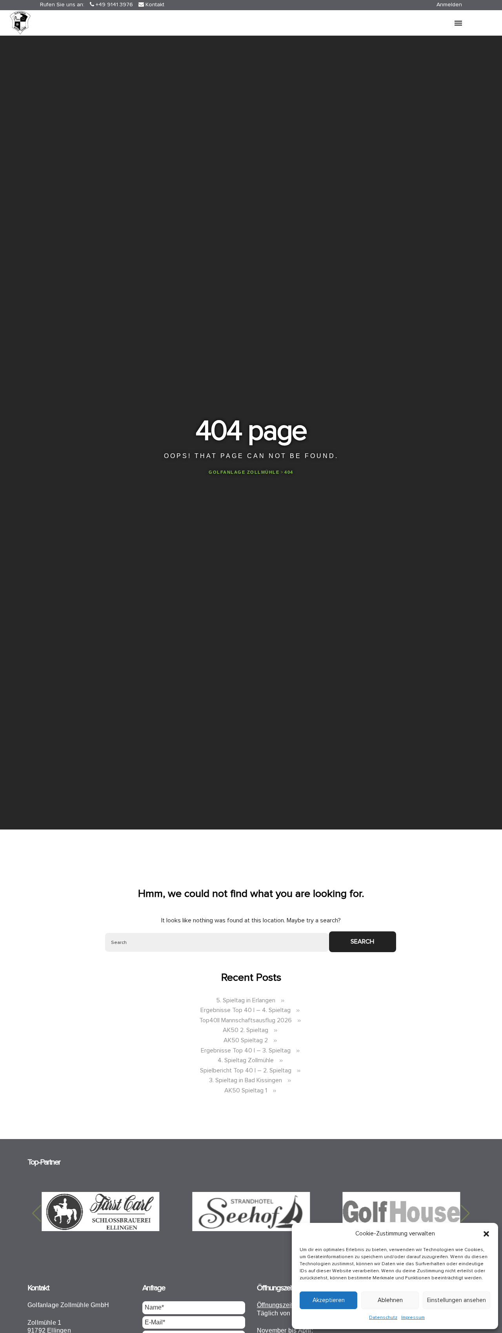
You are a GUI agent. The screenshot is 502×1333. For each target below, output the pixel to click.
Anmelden (449, 4)
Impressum (413, 1317)
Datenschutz (383, 1317)
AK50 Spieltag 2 (246, 1040)
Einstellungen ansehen (456, 1300)
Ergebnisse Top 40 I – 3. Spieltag (246, 1050)
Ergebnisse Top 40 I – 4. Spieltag (245, 1010)
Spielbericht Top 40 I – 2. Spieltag (245, 1070)
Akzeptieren (329, 1300)
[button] (486, 1234)
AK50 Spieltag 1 (245, 1090)
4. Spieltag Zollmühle (246, 1060)
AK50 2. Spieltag (245, 1030)
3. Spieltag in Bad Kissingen (245, 1080)
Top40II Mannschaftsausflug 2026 (245, 1020)
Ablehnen (390, 1300)
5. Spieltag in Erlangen (245, 1000)
